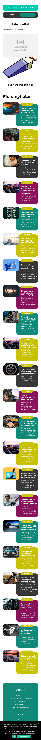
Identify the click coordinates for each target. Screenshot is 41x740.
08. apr (27, 313)
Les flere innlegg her (20, 84)
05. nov (27, 574)
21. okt (27, 652)
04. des (27, 548)
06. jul (27, 183)
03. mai (27, 261)
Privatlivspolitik (23, 736)
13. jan (27, 443)
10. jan (27, 495)
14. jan (27, 417)
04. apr (27, 339)
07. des (27, 522)
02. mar (27, 365)
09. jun (27, 235)
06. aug (27, 104)
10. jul (27, 130)
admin (20, 30)
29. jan (27, 391)
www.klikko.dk (23, 707)
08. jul (27, 156)
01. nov (27, 600)
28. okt (27, 626)
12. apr (27, 287)
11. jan (27, 469)
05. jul (27, 209)
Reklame (20, 720)
